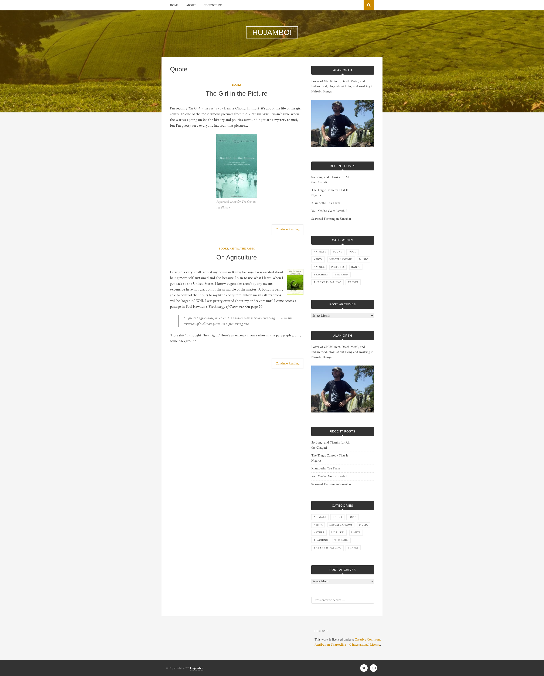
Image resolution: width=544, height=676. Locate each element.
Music (363, 259)
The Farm (247, 249)
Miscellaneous (341, 259)
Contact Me (213, 5)
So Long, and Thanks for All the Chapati (330, 179)
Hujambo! (196, 668)
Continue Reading (287, 229)
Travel (353, 282)
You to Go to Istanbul (329, 211)
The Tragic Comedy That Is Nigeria (329, 192)
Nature (319, 267)
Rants (355, 267)
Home (174, 5)
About (191, 5)
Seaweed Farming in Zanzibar (331, 219)
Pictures (338, 267)
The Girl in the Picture (237, 93)
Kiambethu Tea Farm (325, 203)
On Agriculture (236, 257)
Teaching (321, 274)
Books (236, 85)
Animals (320, 251)
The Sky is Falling (327, 282)
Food (352, 251)
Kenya (234, 249)
